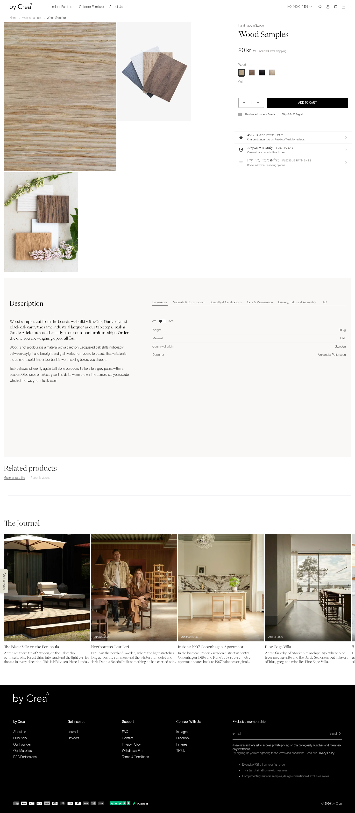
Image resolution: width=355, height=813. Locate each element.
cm (154, 321)
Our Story (20, 738)
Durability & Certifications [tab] (226, 302)
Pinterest (182, 744)
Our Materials (22, 751)
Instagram (183, 732)
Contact (127, 738)
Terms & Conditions (135, 757)
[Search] (320, 7)
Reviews (73, 738)
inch (171, 321)
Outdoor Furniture (91, 7)
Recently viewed (40, 477)
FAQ (125, 732)
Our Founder (22, 744)
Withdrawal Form (133, 751)
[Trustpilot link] (120, 803)
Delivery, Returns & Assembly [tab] (297, 302)
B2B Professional (25, 757)
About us (19, 732)
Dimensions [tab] (160, 302)
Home (13, 18)
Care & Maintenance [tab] (260, 302)
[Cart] (343, 7)
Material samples (32, 18)
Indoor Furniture (62, 7)
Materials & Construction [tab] (189, 302)
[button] (293, 137)
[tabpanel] (249, 333)
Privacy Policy (326, 753)
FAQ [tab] (324, 302)
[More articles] (348, 585)
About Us (116, 7)
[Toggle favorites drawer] (336, 7)
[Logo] (21, 6)
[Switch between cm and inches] (162, 321)
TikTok (180, 751)
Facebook (183, 738)
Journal (73, 732)
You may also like (14, 477)
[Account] (328, 7)
